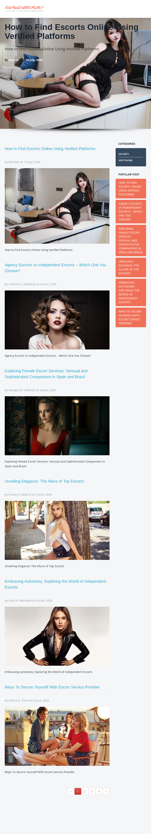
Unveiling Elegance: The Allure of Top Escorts (44, 481)
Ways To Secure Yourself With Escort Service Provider (52, 687)
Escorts (124, 154)
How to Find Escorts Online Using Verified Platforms (72, 31)
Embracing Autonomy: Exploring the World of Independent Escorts (129, 292)
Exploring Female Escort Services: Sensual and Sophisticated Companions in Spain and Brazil (131, 240)
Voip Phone (126, 160)
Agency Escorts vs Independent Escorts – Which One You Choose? (131, 211)
